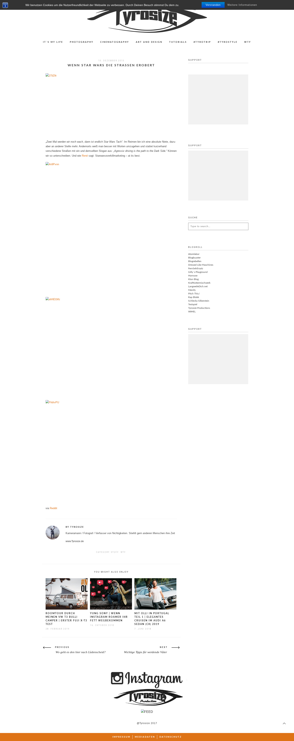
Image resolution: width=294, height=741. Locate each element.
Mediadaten (145, 737)
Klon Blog (193, 279)
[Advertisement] (218, 99)
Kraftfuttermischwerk (199, 283)
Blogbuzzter (194, 257)
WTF (247, 42)
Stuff (115, 552)
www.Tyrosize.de (75, 541)
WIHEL (192, 311)
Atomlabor (193, 254)
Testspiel (192, 304)
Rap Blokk (193, 297)
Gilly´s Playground (198, 272)
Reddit (53, 508)
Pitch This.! (194, 293)
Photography (81, 42)
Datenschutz (170, 737)
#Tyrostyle (227, 42)
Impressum (121, 737)
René (85, 155)
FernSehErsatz (195, 268)
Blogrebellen (194, 261)
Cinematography (114, 42)
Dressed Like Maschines (200, 265)
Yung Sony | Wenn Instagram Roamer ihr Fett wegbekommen (109, 617)
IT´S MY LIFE (53, 42)
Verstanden (213, 4)
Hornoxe (192, 275)
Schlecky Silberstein (198, 301)
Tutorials (178, 42)
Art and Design (149, 42)
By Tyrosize (75, 527)
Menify (192, 290)
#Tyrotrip (202, 42)
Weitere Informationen (242, 4)
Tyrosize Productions (199, 308)
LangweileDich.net (198, 286)
